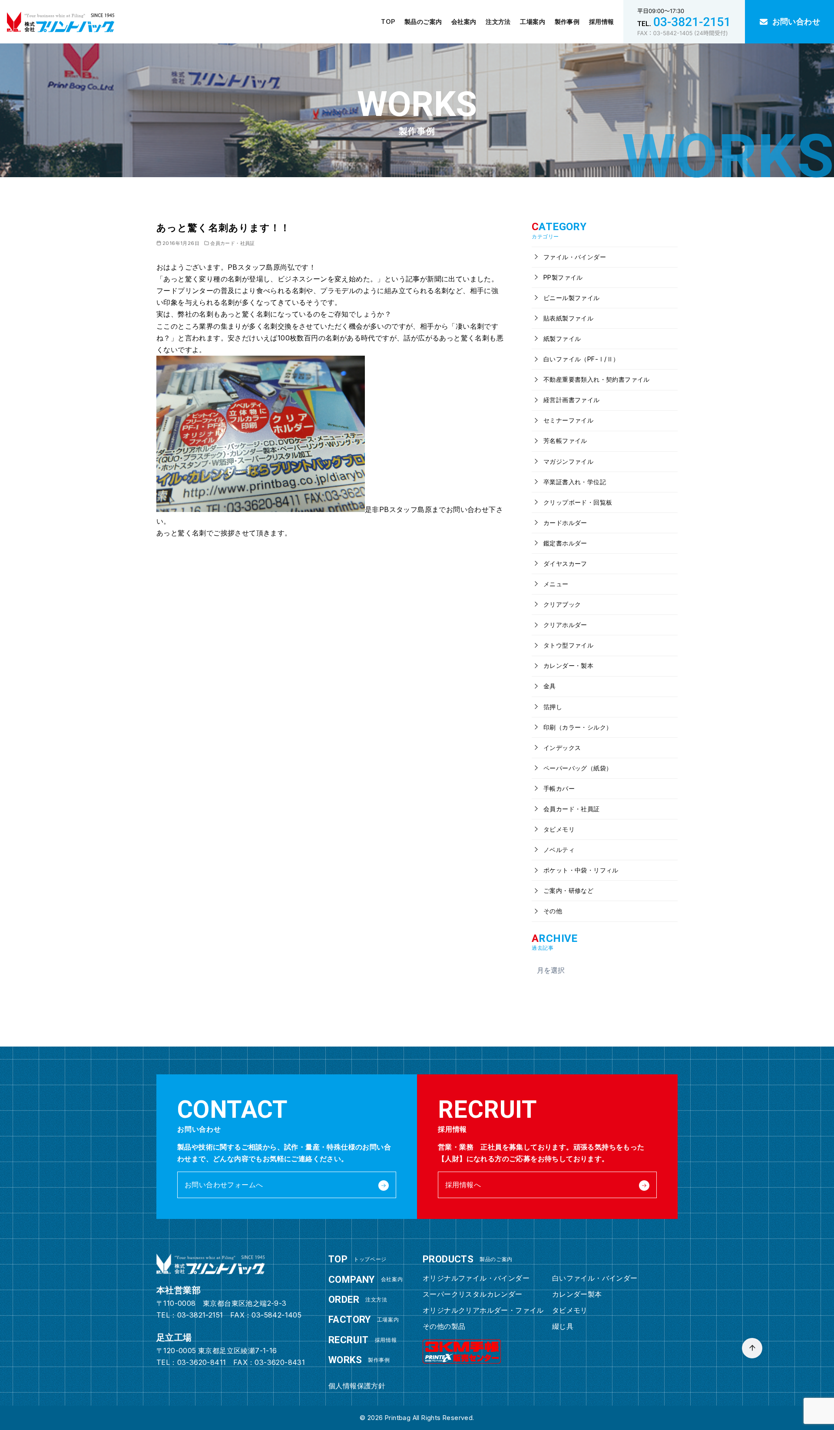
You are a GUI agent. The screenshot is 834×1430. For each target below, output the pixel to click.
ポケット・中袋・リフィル (580, 870)
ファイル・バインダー (574, 257)
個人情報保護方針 (356, 1385)
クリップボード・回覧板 (577, 502)
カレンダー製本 (577, 1294)
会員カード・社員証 (232, 243)
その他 (552, 911)
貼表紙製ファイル (568, 318)
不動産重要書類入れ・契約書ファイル (596, 379)
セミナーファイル (568, 420)
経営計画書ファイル (571, 399)
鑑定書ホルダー (564, 543)
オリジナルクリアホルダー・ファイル (483, 1310)
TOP (388, 21)
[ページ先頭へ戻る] (752, 1348)
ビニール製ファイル (571, 297)
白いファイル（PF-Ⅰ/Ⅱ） (580, 359)
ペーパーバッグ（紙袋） (577, 768)
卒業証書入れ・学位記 (574, 481)
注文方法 (498, 21)
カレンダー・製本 (568, 665)
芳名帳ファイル (564, 440)
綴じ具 (562, 1326)
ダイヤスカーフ (564, 563)
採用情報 (601, 21)
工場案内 (532, 21)
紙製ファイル (561, 338)
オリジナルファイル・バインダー (476, 1278)
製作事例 (567, 21)
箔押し (552, 706)
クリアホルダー (564, 624)
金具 (549, 686)
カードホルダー (564, 522)
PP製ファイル (562, 277)
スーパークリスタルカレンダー (473, 1294)
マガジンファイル (568, 461)
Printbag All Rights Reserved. (429, 1417)
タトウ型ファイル (568, 645)
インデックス (561, 747)
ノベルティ (558, 849)
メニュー (555, 584)
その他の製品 (444, 1326)
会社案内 (464, 21)
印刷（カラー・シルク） (577, 727)
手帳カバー (558, 788)
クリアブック (561, 604)
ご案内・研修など (568, 890)
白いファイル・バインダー (595, 1278)
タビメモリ (558, 829)
